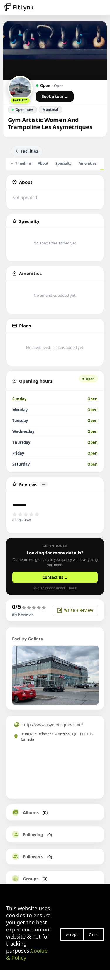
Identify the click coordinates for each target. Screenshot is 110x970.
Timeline (23, 163)
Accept (72, 934)
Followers (33, 856)
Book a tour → (54, 96)
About (43, 163)
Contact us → (55, 577)
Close (93, 934)
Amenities (88, 163)
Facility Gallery (27, 638)
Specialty (63, 163)
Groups (30, 878)
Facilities (29, 151)
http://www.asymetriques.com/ (53, 724)
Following (33, 834)
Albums (31, 812)
